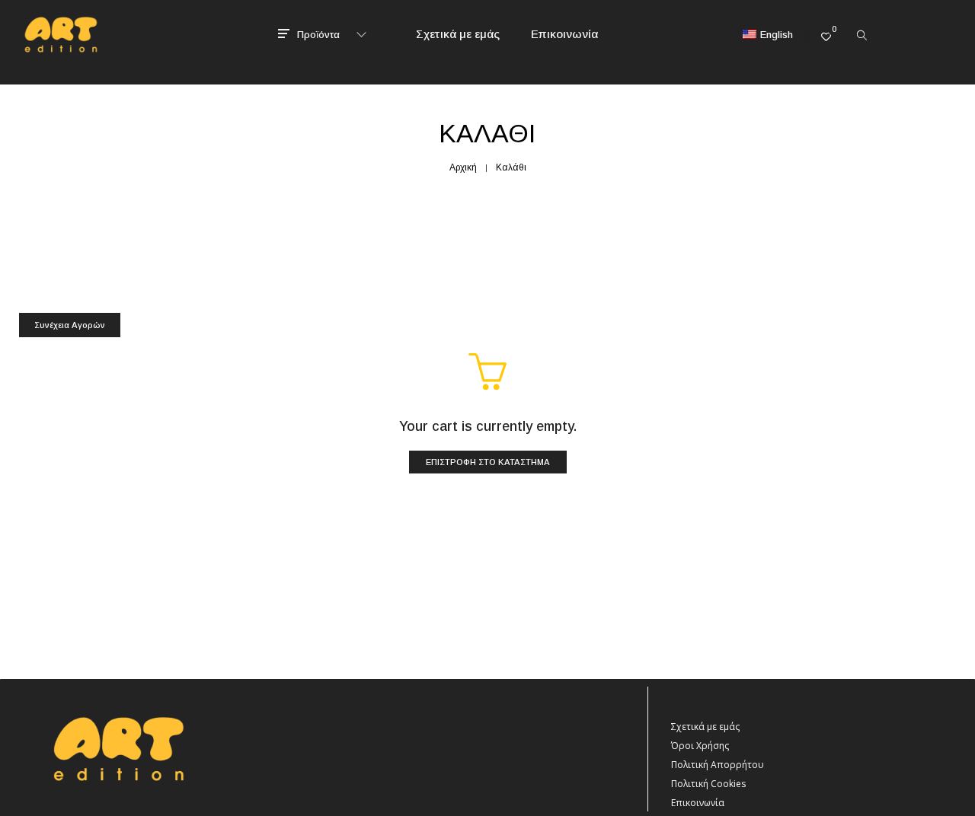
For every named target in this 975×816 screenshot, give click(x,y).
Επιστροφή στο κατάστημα (488, 462)
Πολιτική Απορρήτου (717, 764)
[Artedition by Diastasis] (59, 44)
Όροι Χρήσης (700, 745)
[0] (826, 36)
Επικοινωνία (697, 802)
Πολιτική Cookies (708, 783)
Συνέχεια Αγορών (69, 325)
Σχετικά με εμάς (705, 726)
